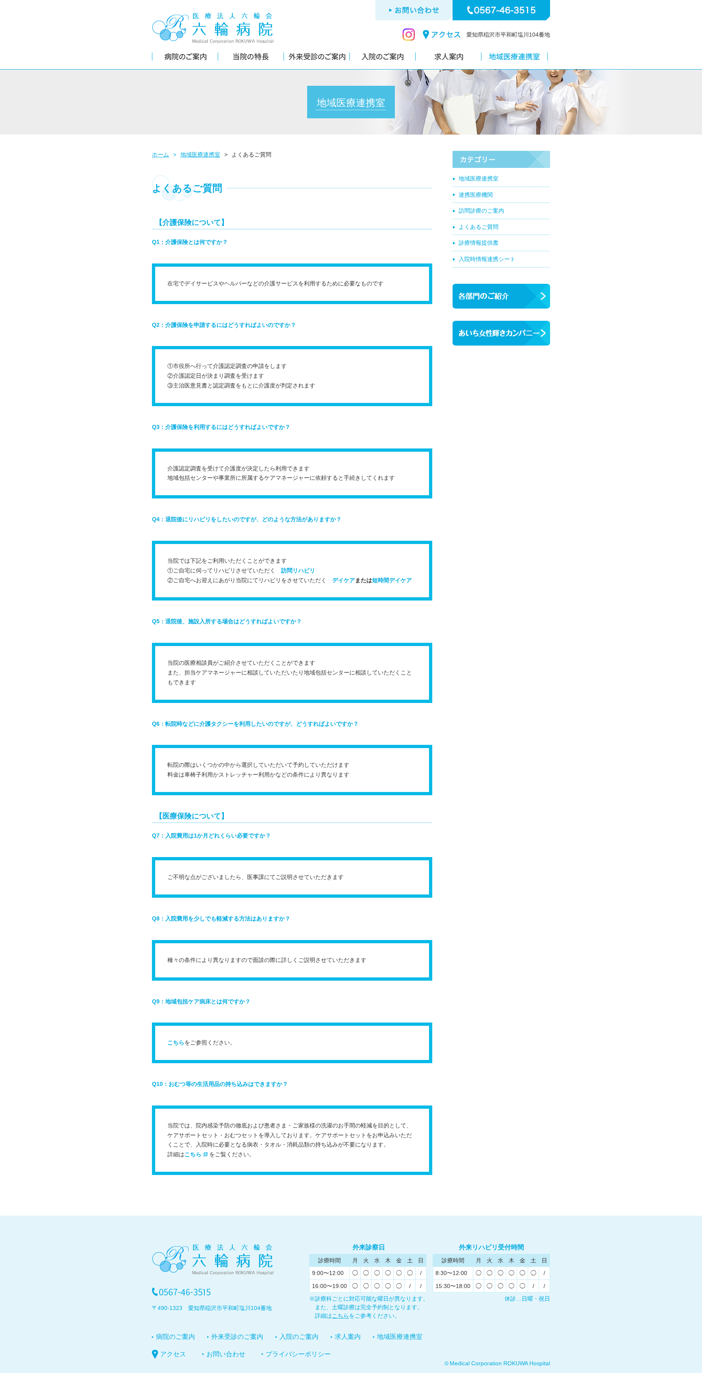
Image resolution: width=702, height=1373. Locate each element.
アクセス (173, 1354)
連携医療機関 (476, 194)
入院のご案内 (299, 1336)
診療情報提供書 (478, 242)
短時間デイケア (392, 580)
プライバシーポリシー (298, 1354)
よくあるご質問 (478, 227)
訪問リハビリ (298, 570)
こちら (175, 1042)
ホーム (160, 154)
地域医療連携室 (200, 154)
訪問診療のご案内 (481, 210)
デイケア (343, 580)
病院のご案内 (175, 1336)
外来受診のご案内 (237, 1336)
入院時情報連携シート (487, 259)
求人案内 (348, 1336)
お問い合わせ (225, 1354)
